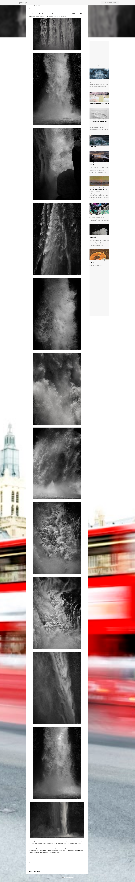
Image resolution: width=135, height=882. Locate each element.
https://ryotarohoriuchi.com (37, 856)
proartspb (23, 2)
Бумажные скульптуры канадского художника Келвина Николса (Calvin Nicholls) (98, 121)
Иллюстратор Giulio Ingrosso (96, 214)
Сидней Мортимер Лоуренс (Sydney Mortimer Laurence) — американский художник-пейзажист (98, 189)
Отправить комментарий (34, 871)
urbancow (72, 880)
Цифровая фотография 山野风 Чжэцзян (99, 103)
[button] (29, 9)
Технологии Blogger (68, 877)
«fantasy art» (93, 146)
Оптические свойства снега (96, 80)
